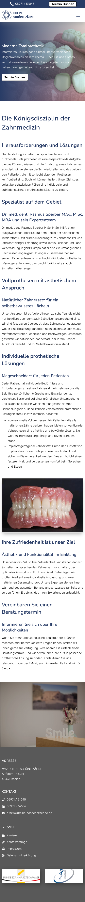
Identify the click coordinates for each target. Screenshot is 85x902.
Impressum (14, 848)
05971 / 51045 (16, 799)
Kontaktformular (57, 723)
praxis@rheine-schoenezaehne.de (29, 813)
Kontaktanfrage (17, 842)
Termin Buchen (62, 4)
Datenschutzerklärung (21, 855)
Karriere (12, 835)
